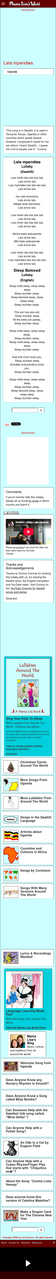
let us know (18, 547)
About (4, 1242)
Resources (37, 1242)
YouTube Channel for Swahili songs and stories (25, 590)
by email (34, 501)
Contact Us (14, 1242)
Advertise (25, 1242)
